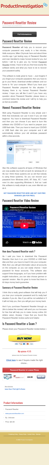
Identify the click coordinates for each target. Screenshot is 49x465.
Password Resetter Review (19, 22)
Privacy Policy (22, 434)
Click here (11, 360)
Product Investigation (27, 440)
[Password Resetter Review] (24, 152)
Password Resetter (7, 25)
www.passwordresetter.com (14, 413)
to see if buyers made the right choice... (24, 361)
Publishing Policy (13, 434)
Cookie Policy (31, 434)
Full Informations (25, 34)
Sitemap (38, 434)
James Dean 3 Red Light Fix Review (15, 389)
